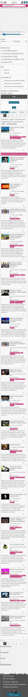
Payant (6, 73)
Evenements (5, 646)
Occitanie (4, 119)
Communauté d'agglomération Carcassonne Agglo (13, 121)
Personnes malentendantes (14, 86)
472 (14, 694)
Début (3, 41)
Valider (14, 107)
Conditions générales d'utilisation (14, 684)
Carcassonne (5, 664)
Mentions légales (9, 679)
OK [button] (14, 96)
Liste (3, 112)
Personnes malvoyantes (12, 83)
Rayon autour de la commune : (11, 32)
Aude (11, 119)
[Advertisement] (14, 19)
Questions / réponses (10, 682)
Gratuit (6, 70)
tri (14, 112)
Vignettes (12, 112)
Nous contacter (8, 676)
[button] (14, 103)
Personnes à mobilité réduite (14, 81)
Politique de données (10, 687)
